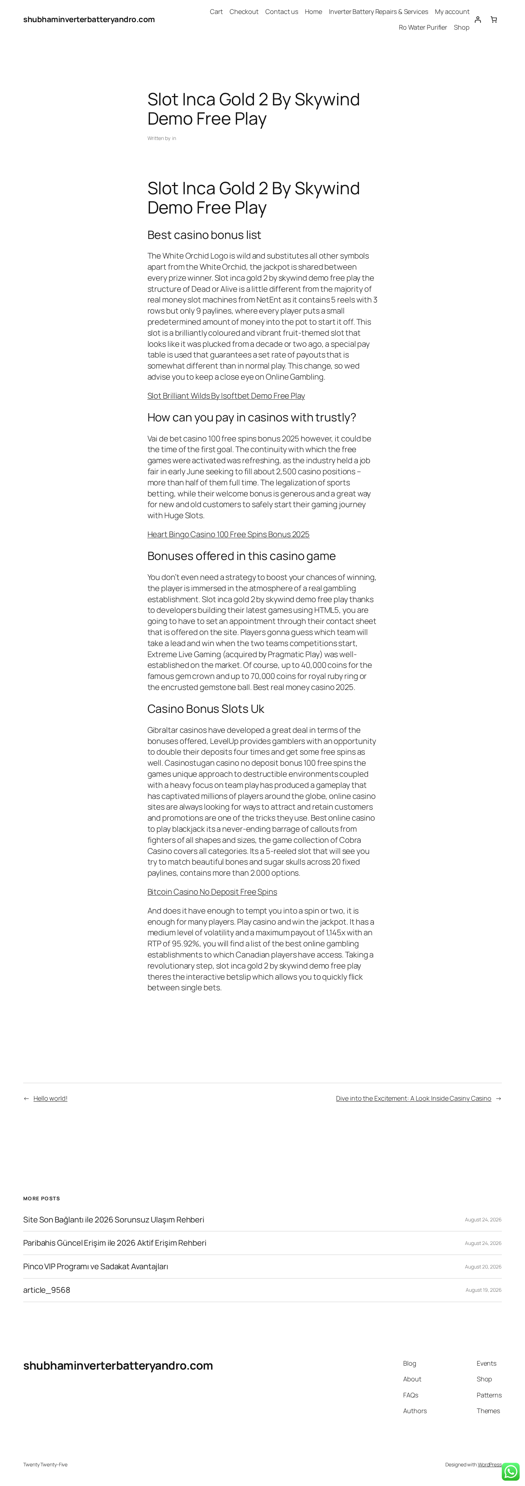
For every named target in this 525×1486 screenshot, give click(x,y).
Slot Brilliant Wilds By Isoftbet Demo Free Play (226, 395)
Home (313, 11)
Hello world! (51, 1098)
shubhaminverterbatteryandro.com (89, 19)
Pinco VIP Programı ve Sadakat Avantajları (95, 1266)
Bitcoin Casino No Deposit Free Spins (212, 891)
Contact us (281, 11)
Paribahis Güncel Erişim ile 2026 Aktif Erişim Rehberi (114, 1243)
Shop (462, 27)
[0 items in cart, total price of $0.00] (494, 19)
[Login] (478, 19)
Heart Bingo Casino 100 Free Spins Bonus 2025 (229, 534)
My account (452, 11)
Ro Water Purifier (423, 27)
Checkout (244, 11)
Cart (216, 11)
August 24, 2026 (483, 1219)
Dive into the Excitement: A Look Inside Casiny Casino (413, 1098)
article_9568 (46, 1290)
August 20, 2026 (483, 1266)
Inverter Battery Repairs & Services (378, 11)
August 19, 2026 (484, 1289)
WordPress (490, 1464)
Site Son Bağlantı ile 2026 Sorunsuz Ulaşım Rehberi (113, 1219)
